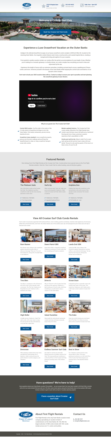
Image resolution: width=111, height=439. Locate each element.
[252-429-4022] (63, 5)
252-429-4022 (69, 4)
